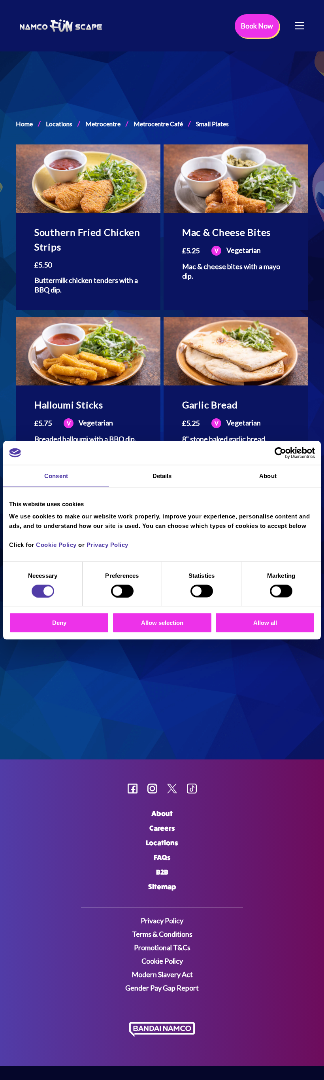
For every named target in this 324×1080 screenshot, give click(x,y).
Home (24, 123)
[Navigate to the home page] (61, 25)
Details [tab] (162, 475)
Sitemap (162, 887)
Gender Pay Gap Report (162, 987)
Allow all (265, 622)
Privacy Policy (107, 544)
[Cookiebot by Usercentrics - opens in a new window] (280, 453)
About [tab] (268, 475)
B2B (162, 872)
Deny (59, 622)
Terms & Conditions (162, 934)
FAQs (162, 857)
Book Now (257, 25)
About (162, 813)
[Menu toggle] (299, 25)
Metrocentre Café (158, 123)
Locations (59, 123)
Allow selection (162, 622)
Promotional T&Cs (162, 947)
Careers (162, 828)
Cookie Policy (56, 544)
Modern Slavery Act (162, 974)
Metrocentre (103, 123)
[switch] (122, 591)
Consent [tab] (56, 475)
